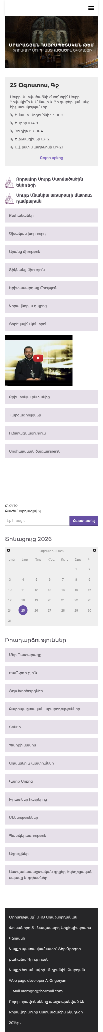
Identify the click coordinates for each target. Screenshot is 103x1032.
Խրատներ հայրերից (28, 799)
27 (49, 610)
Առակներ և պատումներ (31, 763)
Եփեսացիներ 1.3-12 (32, 139)
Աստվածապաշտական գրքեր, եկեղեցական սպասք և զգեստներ (50, 875)
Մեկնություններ (23, 817)
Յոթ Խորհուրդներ (26, 691)
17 (10, 600)
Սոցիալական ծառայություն (34, 451)
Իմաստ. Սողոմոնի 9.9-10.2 (39, 115)
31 (10, 620)
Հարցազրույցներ (25, 415)
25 (23, 610)
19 (36, 600)
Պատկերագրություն (27, 835)
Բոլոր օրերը (51, 157)
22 (76, 600)
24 (10, 610)
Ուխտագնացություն (27, 433)
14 (63, 589)
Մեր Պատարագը (25, 655)
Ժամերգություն (23, 673)
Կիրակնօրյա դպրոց (28, 306)
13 (49, 589)
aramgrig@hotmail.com (42, 991)
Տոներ (15, 727)
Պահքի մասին (22, 745)
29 (76, 610)
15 (76, 589)
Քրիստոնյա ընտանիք (29, 397)
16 (89, 589)
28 (63, 610)
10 (10, 589)
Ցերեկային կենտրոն (28, 324)
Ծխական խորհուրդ (27, 233)
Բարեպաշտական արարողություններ (44, 709)
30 (89, 610)
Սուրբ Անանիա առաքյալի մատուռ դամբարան (54, 198)
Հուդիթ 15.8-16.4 (29, 131)
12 (36, 589)
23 (89, 600)
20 (49, 600)
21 (63, 600)
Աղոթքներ (18, 853)
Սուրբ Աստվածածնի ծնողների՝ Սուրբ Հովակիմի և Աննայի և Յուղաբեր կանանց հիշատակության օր (50, 102)
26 (36, 610)
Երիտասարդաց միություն (33, 288)
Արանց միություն (24, 251)
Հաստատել (84, 521)
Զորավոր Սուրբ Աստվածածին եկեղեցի (49, 182)
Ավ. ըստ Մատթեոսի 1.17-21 (39, 147)
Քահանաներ (21, 215)
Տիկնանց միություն (27, 269)
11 (23, 589)
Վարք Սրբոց (21, 781)
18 (23, 600)
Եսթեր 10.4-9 (26, 123)
